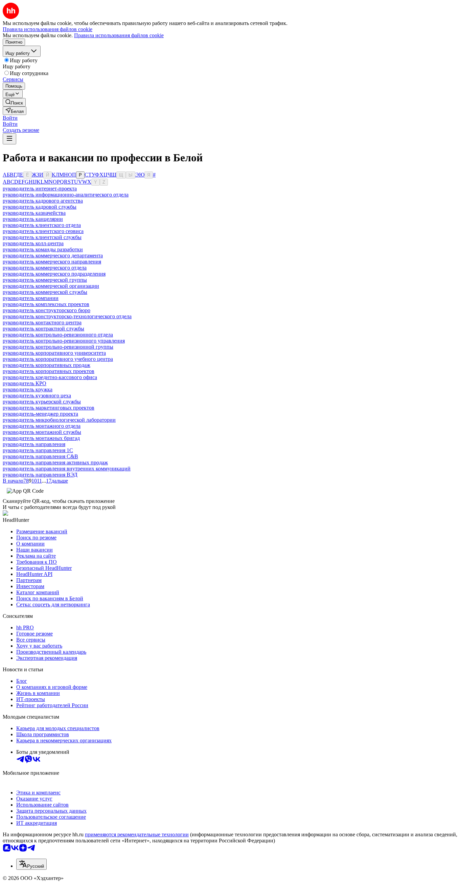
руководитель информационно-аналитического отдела (66, 194)
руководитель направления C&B (40, 456)
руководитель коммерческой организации (51, 286)
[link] (14, 102)
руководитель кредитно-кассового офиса (50, 377)
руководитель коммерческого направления (52, 261)
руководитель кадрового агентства (43, 201)
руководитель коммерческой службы (45, 292)
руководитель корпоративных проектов (48, 371)
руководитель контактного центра (42, 322)
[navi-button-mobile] (9, 138)
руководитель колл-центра (33, 243)
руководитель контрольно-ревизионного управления (64, 341)
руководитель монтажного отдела (41, 426)
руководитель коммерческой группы (45, 280)
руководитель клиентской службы (42, 237)
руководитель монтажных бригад (41, 438)
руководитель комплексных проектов (46, 304)
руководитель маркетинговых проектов (48, 408)
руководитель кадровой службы (39, 207)
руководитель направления (34, 444)
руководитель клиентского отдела (42, 225)
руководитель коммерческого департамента (53, 255)
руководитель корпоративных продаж (46, 365)
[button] (10, 118)
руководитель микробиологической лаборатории (59, 420)
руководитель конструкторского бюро (46, 310)
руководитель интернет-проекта (40, 188)
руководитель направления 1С (38, 450)
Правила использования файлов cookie (119, 35)
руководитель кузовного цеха (37, 395)
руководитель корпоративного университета (54, 353)
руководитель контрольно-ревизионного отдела (58, 335)
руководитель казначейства (34, 213)
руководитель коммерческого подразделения (54, 274)
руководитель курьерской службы (42, 401)
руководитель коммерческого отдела (45, 268)
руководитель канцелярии (33, 219)
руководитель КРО (24, 383)
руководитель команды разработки (43, 249)
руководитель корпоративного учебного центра (58, 359)
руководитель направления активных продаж (55, 462)
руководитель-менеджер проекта (40, 414)
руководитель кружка (27, 389)
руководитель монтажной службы (42, 432)
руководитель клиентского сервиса (43, 231)
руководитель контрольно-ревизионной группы (58, 347)
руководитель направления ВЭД (40, 475)
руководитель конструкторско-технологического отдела (67, 316)
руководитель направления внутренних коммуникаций (67, 468)
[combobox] (31, 864)
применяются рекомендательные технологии (137, 834)
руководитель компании (31, 298)
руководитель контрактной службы (43, 328)
